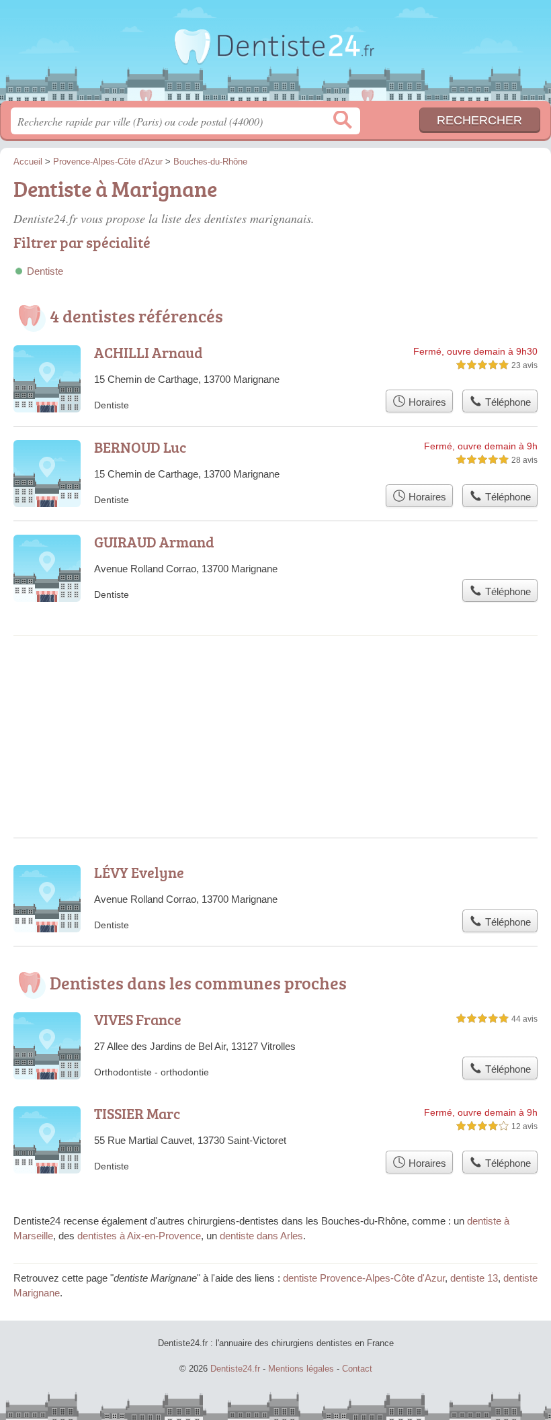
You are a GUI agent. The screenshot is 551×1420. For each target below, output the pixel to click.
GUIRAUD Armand (154, 541)
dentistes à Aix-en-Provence (139, 1235)
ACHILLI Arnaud (148, 352)
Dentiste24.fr (275, 55)
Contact (357, 1369)
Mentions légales (301, 1369)
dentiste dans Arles (261, 1235)
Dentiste (45, 271)
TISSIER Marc (137, 1113)
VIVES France (137, 1019)
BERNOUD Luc (140, 447)
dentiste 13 (474, 1278)
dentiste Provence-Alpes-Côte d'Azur (364, 1278)
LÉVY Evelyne (139, 872)
